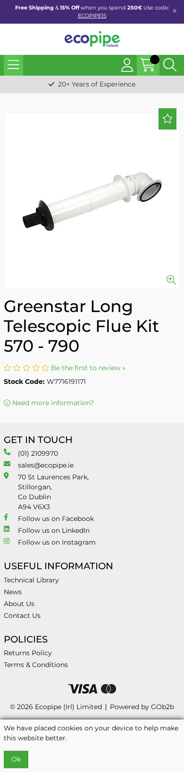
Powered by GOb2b (142, 707)
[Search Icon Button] (169, 65)
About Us (19, 603)
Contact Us (22, 615)
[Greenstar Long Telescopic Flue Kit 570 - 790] (92, 200)
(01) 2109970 (38, 453)
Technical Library (31, 580)
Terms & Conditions (36, 664)
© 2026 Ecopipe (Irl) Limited (56, 707)
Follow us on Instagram (57, 542)
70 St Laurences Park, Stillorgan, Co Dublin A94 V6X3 (53, 492)
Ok (16, 759)
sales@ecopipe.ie (46, 465)
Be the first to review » (88, 368)
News (13, 592)
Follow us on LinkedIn (54, 530)
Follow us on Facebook (56, 518)
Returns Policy (28, 653)
